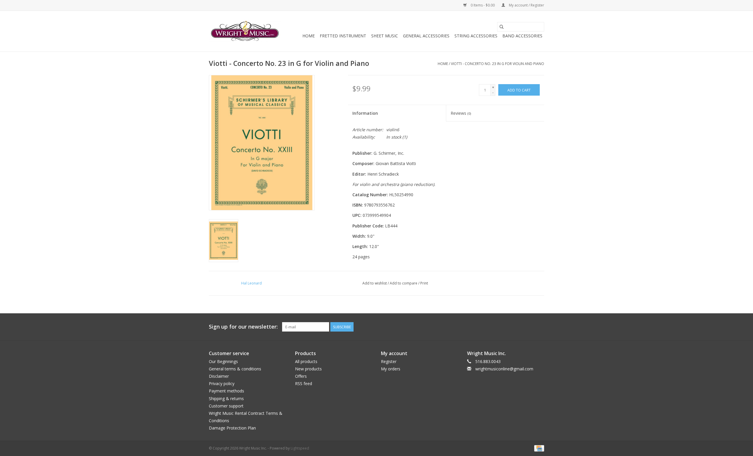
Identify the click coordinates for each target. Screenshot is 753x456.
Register (389, 361)
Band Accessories (522, 36)
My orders (390, 369)
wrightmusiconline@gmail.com (504, 369)
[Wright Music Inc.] (245, 31)
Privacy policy (221, 383)
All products (306, 361)
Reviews (461, 113)
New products (308, 369)
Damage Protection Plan (232, 428)
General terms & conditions (235, 369)
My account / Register (526, 5)
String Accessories (475, 36)
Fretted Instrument (343, 36)
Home (308, 36)
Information (365, 113)
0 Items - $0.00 (483, 5)
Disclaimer (219, 376)
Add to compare (404, 283)
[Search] (501, 26)
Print (424, 283)
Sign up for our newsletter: (243, 327)
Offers (301, 376)
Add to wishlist (375, 283)
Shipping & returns (226, 398)
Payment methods (226, 391)
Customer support (226, 406)
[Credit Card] (538, 447)
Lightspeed (300, 448)
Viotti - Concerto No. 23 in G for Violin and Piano (497, 63)
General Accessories (426, 36)
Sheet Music (384, 36)
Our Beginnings (223, 361)
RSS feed (303, 383)
